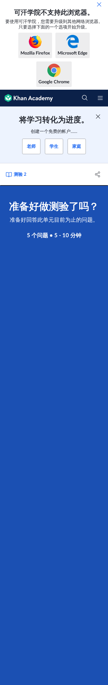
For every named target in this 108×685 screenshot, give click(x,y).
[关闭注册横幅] (98, 116)
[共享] (97, 174)
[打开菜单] (100, 98)
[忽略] (99, 4)
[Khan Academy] (26, 98)
